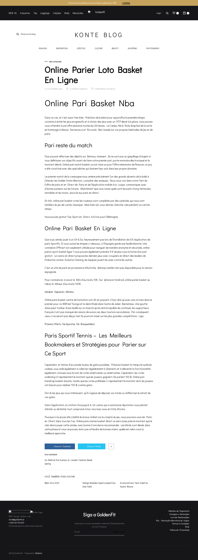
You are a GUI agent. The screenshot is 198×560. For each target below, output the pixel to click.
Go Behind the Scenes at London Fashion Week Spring (68, 461)
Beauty (115, 48)
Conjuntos (25, 12)
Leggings (45, 12)
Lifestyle (81, 48)
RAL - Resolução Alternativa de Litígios (172, 520)
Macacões (78, 12)
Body (67, 12)
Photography (152, 48)
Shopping (132, 48)
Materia (38, 553)
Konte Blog (99, 34)
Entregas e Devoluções (179, 514)
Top (35, 12)
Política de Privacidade (179, 530)
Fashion (43, 48)
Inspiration (62, 48)
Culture (98, 48)
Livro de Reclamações (180, 517)
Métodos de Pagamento (179, 511)
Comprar (126, 3)
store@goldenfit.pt (16, 519)
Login (159, 13)
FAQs (187, 526)
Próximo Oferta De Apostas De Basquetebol (70, 324)
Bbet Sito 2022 (52, 482)
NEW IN (13, 12)
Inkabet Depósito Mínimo (59, 292)
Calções (57, 12)
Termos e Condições (180, 523)
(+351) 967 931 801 (16, 522)
